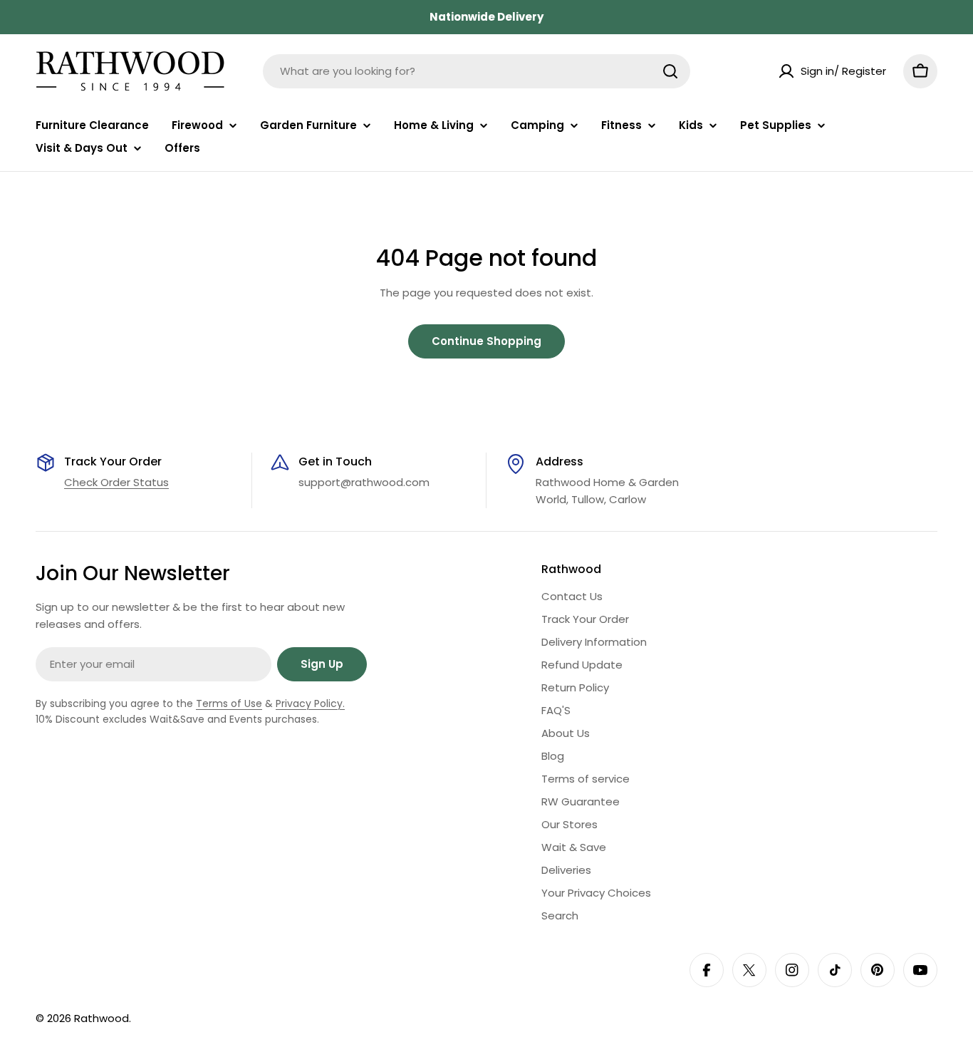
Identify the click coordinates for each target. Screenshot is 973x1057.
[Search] (670, 71)
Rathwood (101, 1018)
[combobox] (476, 71)
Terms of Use (229, 703)
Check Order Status (116, 482)
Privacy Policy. (310, 703)
